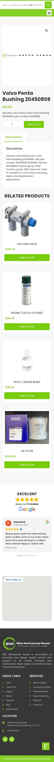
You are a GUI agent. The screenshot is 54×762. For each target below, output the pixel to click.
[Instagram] (11, 739)
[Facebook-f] (5, 739)
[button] (49, 12)
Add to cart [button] (27, 257)
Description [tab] (13, 137)
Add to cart (34, 124)
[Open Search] (48, 4)
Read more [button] (11, 547)
